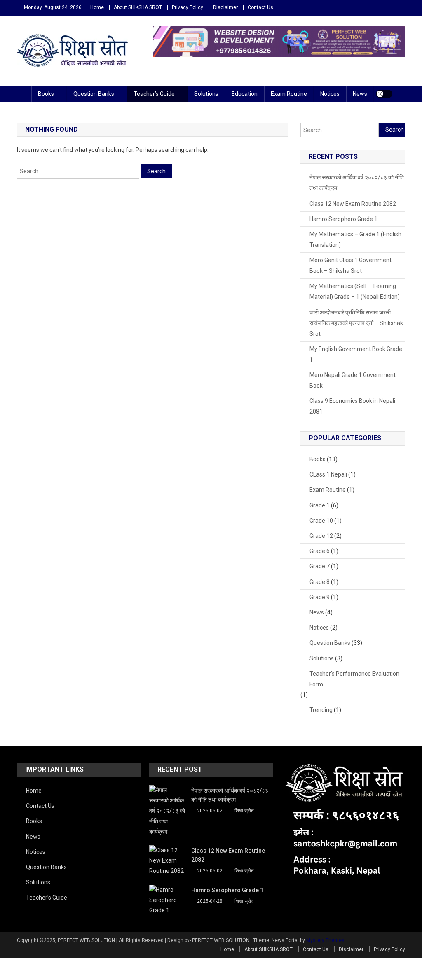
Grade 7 (319, 566)
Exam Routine (289, 94)
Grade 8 (319, 582)
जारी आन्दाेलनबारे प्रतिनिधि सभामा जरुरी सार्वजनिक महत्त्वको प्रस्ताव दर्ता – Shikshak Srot (356, 323)
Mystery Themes (325, 940)
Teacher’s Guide (154, 94)
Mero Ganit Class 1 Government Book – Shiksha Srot (350, 265)
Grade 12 (321, 535)
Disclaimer (225, 7)
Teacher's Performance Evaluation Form (354, 679)
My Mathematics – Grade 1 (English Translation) (355, 239)
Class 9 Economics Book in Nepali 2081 (352, 406)
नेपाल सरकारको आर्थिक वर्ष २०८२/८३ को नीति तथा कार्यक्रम (356, 182)
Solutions (206, 94)
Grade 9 (319, 597)
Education (245, 94)
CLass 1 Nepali (328, 474)
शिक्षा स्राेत (244, 811)
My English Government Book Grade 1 (355, 354)
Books (46, 94)
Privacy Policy (187, 7)
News (360, 94)
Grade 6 (319, 551)
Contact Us (260, 7)
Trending (321, 710)
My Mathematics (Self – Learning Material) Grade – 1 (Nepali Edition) (354, 291)
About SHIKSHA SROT (138, 7)
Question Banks (93, 94)
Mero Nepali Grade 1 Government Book (352, 380)
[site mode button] (384, 94)
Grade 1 (319, 505)
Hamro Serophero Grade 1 (343, 219)
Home (97, 7)
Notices (330, 94)
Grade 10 (321, 520)
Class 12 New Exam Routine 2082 (352, 203)
